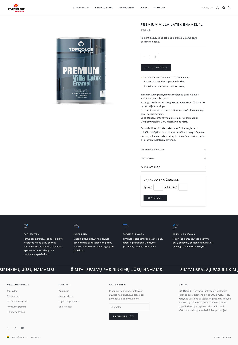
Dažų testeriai (32, 234)
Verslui (144, 7)
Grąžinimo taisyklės (17, 301)
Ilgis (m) (148, 187)
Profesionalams (104, 7)
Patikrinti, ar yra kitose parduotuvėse (164, 86)
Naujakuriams (126, 7)
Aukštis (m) (170, 187)
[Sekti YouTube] (22, 328)
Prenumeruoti (123, 316)
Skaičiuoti (155, 197)
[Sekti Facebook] (8, 328)
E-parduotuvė (81, 7)
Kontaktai (159, 7)
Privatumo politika (16, 306)
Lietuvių (205, 8)
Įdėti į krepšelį (156, 67)
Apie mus (64, 290)
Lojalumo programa (69, 301)
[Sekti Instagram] (15, 328)
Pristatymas (13, 296)
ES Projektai (65, 306)
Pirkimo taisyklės (16, 311)
